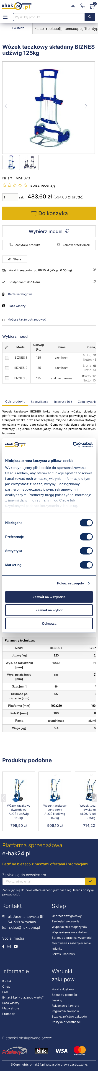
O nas (6, 986)
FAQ (5, 992)
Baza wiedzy (17, 306)
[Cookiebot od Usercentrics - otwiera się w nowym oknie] (73, 445)
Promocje (8, 1014)
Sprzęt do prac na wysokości (72, 937)
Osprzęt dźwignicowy (67, 916)
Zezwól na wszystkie (49, 597)
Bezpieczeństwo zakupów (69, 1016)
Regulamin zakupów (65, 1011)
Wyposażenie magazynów (69, 927)
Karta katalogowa (20, 294)
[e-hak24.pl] (16, 6)
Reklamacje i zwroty (65, 1005)
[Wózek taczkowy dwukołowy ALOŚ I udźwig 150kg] (19, 791)
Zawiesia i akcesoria (65, 921)
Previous (3, 797)
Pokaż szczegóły (70, 583)
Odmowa (49, 623)
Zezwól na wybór (49, 610)
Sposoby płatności (64, 994)
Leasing (57, 1000)
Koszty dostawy (63, 989)
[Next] (94, 797)
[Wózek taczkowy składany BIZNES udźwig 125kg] (49, 107)
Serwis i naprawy (63, 954)
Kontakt (7, 981)
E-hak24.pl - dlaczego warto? (23, 997)
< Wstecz (17, 28)
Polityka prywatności (66, 1022)
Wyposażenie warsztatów (69, 932)
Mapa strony (11, 1008)
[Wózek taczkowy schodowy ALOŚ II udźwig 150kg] (55, 791)
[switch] (86, 536)
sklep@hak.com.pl (24, 927)
